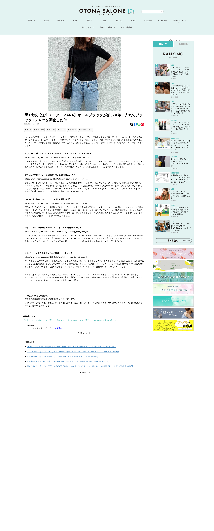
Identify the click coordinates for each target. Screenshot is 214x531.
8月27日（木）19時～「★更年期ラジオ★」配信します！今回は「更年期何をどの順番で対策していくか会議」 (71, 347)
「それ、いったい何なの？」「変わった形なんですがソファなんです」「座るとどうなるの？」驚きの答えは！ (70, 320)
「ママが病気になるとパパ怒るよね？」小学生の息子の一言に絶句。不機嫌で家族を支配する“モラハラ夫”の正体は (73, 352)
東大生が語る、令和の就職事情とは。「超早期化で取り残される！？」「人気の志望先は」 (63, 356)
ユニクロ (51, 129)
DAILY (163, 43)
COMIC (183, 43)
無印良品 (73, 129)
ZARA (29, 129)
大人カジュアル (86, 129)
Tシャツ (62, 129)
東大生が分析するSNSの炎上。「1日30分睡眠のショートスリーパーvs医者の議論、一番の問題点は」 (68, 361)
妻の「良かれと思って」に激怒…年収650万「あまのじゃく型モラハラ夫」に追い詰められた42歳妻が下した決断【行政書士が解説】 (80, 366)
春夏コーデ (40, 129)
